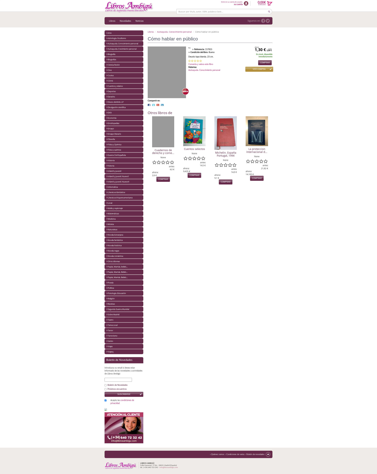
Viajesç (111, 351)
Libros (112, 20)
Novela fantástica (115, 240)
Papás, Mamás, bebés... (118, 266)
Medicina (112, 219)
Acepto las (122, 401)
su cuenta (238, 4)
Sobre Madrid (113, 314)
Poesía (110, 282)
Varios (110, 341)
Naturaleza (112, 229)
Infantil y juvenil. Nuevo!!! (118, 181)
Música (111, 224)
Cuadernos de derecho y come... (163, 151)
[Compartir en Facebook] (149, 105)
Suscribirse (123, 394)
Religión (111, 298)
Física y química (114, 149)
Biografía (111, 54)
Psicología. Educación (117, 293)
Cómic (110, 80)
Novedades (125, 20)
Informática (113, 187)
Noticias (139, 20)
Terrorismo (112, 335)
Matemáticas (113, 213)
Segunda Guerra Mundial (118, 309)
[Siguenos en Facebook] (263, 21)
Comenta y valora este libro (200, 64)
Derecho (111, 96)
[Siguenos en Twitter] (268, 21)
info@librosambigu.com (168, 467)
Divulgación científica (117, 107)
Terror (110, 330)
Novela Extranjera (115, 234)
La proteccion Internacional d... (256, 150)
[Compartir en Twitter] (153, 105)
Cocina (111, 75)
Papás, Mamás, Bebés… (118, 277)
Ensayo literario (114, 134)
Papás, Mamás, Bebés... (118, 272)
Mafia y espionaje (115, 208)
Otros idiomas (114, 261)
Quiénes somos (217, 454)
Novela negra (113, 250)
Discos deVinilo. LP (116, 102)
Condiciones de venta (235, 454)
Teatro (110, 319)
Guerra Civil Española (117, 155)
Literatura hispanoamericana (120, 197)
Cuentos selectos (194, 149)
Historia (111, 160)
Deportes (112, 91)
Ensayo (111, 128)
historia (111, 165)
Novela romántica (115, 256)
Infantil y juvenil (114, 171)
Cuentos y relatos (115, 86)
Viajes (110, 346)
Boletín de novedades (255, 454)
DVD (110, 112)
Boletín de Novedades (118, 385)
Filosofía (111, 139)
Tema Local (113, 325)
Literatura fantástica (116, 192)
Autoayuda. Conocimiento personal (123, 43)
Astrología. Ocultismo (117, 38)
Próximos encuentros (117, 389)
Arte (109, 33)
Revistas (111, 304)
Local (110, 203)
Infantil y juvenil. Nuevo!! (118, 176)
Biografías (112, 59)
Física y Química (114, 144)
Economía (112, 118)
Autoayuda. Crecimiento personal (122, 49)
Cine (109, 70)
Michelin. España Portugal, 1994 (225, 154)
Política (111, 288)
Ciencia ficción (114, 64)
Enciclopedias (113, 123)
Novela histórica (115, 245)
